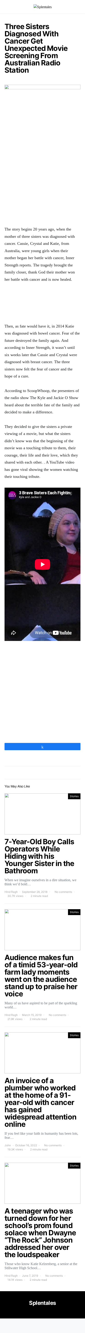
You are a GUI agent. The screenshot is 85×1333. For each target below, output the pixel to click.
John (8, 1145)
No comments (63, 892)
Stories (74, 796)
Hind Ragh (11, 892)
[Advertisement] (42, 175)
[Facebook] (42, 1312)
